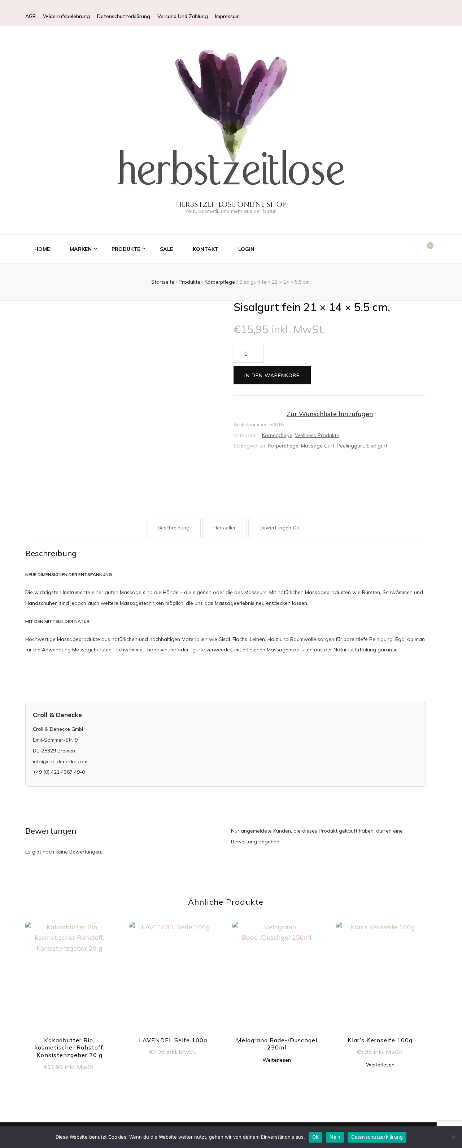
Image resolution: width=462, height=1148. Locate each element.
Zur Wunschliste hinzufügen (330, 414)
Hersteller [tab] (224, 527)
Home (42, 249)
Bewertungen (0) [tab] (279, 527)
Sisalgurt (376, 445)
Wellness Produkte (317, 435)
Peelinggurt (350, 445)
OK (315, 1137)
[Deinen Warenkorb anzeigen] (426, 248)
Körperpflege (277, 435)
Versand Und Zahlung (182, 16)
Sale (166, 249)
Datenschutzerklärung (123, 16)
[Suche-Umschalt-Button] (415, 249)
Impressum (227, 16)
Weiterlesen (276, 1060)
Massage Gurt (317, 445)
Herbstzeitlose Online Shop (231, 204)
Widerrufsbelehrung (66, 16)
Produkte (126, 249)
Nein (335, 1137)
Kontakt (205, 249)
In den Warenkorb (272, 375)
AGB (30, 16)
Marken (81, 249)
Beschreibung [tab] (173, 527)
